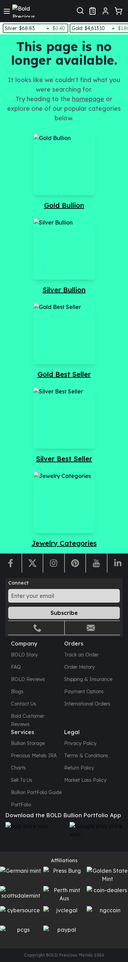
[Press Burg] (64, 875)
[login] (105, 11)
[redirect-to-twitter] (32, 563)
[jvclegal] (64, 915)
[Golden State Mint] (107, 875)
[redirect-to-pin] (75, 563)
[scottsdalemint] (20, 894)
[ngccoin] (107, 915)
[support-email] (91, 628)
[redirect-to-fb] (11, 563)
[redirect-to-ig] (53, 563)
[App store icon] (34, 834)
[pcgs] (20, 934)
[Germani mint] (20, 875)
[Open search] (80, 10)
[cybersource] (20, 915)
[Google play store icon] (98, 834)
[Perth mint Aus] (64, 894)
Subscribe (64, 612)
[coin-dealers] (107, 894)
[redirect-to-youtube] (96, 563)
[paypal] (64, 934)
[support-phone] (37, 628)
